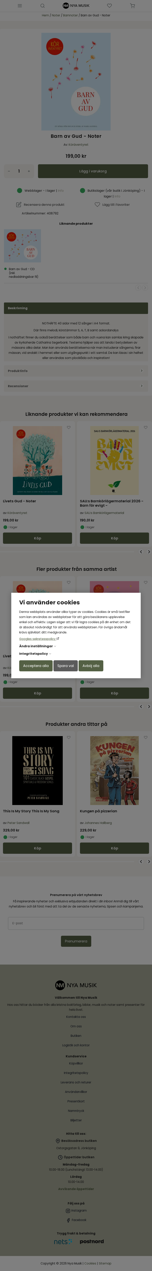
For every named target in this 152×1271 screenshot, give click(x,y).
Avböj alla (91, 665)
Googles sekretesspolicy (37, 639)
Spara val (65, 665)
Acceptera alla (36, 665)
